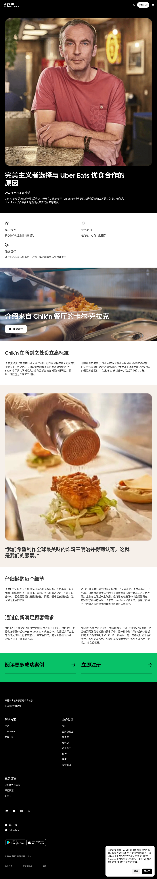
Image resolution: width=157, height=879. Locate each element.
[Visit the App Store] (36, 842)
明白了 (147, 871)
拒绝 (136, 871)
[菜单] (152, 5)
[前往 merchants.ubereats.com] (11, 5)
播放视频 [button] (18, 328)
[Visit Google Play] (15, 843)
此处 (147, 859)
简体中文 (13, 825)
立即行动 (143, 5)
